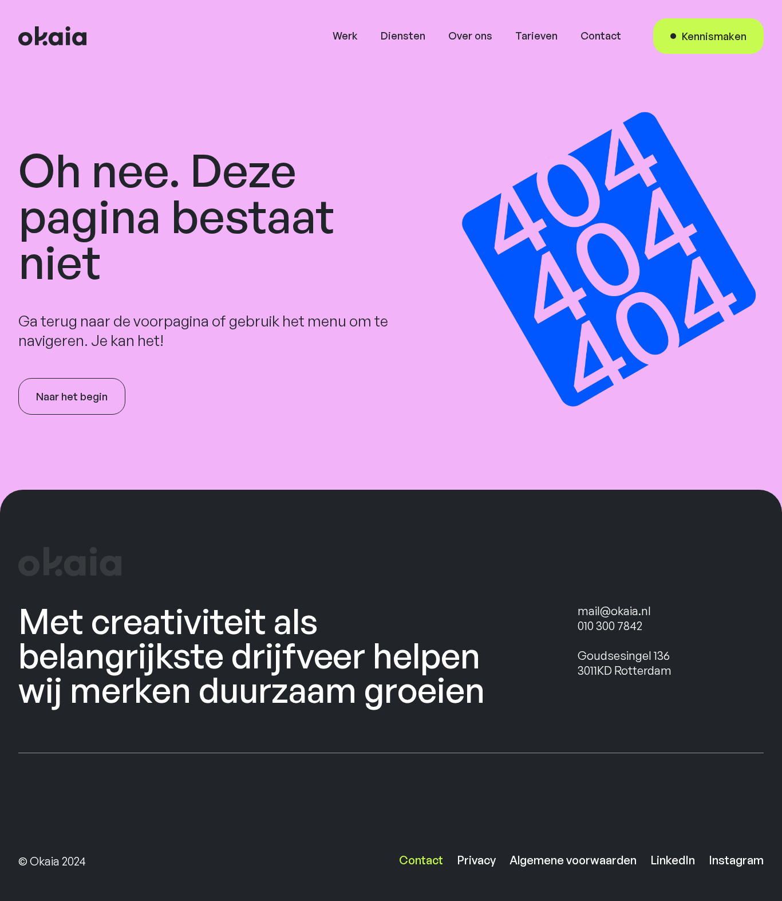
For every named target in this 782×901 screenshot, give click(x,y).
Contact (600, 35)
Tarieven (536, 35)
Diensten (403, 35)
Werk (345, 35)
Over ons (470, 35)
